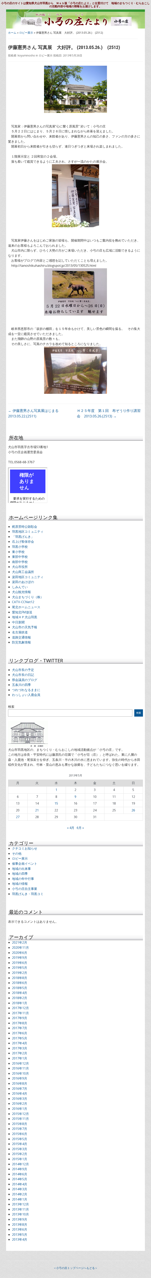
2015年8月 (19, 1124)
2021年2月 (19, 942)
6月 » (80, 828)
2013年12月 (20, 1204)
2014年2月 (19, 1194)
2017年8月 (19, 1023)
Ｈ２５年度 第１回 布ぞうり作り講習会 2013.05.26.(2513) (109, 413)
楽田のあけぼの (23, 582)
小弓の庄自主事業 (24, 889)
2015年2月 (19, 1154)
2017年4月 (19, 1043)
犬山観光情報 (21, 592)
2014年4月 (19, 1184)
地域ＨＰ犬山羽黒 (24, 617)
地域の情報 (20, 883)
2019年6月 (19, 963)
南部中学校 (20, 562)
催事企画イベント (24, 863)
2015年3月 (19, 1149)
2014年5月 (19, 1179)
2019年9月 (19, 957)
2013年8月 (19, 1224)
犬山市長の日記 (23, 675)
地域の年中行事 (23, 879)
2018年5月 (19, 988)
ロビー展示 (26, 32)
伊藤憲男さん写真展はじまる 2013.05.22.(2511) (33, 413)
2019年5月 (19, 967)
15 (56, 803)
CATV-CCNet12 (23, 602)
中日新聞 (18, 622)
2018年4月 (19, 993)
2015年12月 (20, 1114)
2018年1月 (19, 1003)
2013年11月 (20, 1209)
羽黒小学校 (20, 546)
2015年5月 (19, 1139)
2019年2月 (19, 973)
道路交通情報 (21, 637)
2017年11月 (20, 1013)
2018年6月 (19, 983)
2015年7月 (19, 1129)
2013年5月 (19, 1234)
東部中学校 (20, 557)
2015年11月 (20, 1119)
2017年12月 (20, 1008)
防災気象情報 (21, 642)
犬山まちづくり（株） (27, 597)
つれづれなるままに (26, 690)
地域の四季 (20, 873)
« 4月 (70, 828)
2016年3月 (19, 1098)
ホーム (12, 32)
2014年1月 (19, 1199)
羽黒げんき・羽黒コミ (27, 894)
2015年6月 (19, 1134)
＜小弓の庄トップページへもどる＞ (75, 1268)
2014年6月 (19, 1174)
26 (133, 810)
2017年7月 (19, 1028)
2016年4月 (19, 1093)
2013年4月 (19, 1239)
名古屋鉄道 (20, 632)
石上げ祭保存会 (23, 541)
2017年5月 (19, 1038)
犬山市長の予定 (23, 670)
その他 (16, 853)
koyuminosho (26, 55)
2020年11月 (20, 947)
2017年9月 (19, 1018)
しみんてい (20, 587)
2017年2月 (19, 1053)
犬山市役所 (20, 567)
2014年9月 (19, 1169)
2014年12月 (20, 1164)
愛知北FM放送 (22, 612)
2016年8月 (19, 1083)
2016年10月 (20, 1073)
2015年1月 (19, 1159)
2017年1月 (19, 1058)
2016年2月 (19, 1103)
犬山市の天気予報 (24, 627)
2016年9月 (19, 1078)
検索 (11, 706)
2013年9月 (19, 1219)
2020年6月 (19, 952)
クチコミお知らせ (24, 848)
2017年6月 (19, 1033)
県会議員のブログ (24, 680)
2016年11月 (20, 1068)
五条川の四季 (21, 685)
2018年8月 (19, 978)
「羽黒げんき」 (23, 536)
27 (17, 817)
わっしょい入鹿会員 (26, 695)
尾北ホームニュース (26, 607)
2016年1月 (19, 1108)
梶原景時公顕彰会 (24, 526)
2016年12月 (20, 1063)
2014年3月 (19, 1189)
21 (37, 810)
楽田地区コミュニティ (27, 577)
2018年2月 (19, 998)
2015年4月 (19, 1144)
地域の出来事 (21, 868)
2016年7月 (19, 1088)
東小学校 (18, 552)
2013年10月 (20, 1214)
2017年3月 (19, 1048)
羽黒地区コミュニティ (27, 531)
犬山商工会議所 (23, 572)
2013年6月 (19, 1229)
